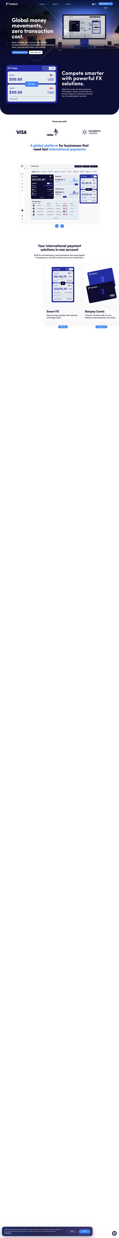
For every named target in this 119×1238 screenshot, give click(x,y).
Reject (72, 1231)
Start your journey (18, 52)
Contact (68, 4)
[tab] (46, 68)
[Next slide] (66, 32)
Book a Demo (34, 52)
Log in (105, 8)
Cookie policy (7, 1233)
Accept (84, 1231)
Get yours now (101, 327)
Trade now (63, 327)
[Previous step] (57, 226)
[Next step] (62, 226)
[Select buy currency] (52, 75)
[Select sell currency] (52, 88)
